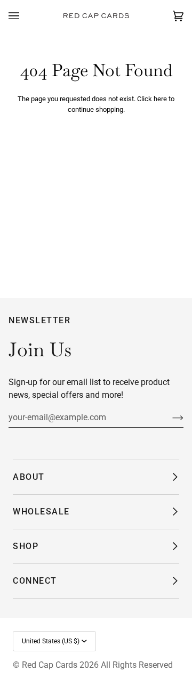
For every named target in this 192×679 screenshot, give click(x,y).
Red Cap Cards (49, 665)
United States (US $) (50, 641)
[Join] (169, 417)
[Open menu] (25, 16)
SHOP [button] (25, 546)
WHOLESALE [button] (41, 511)
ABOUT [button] (29, 477)
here (160, 99)
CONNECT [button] (35, 581)
